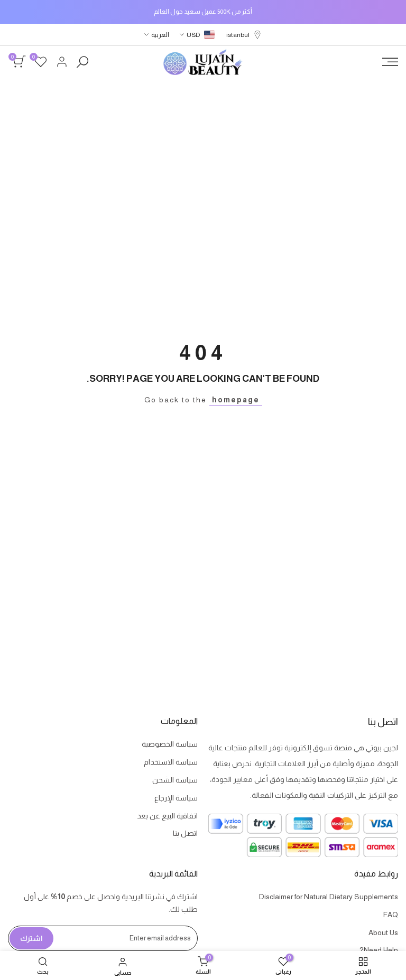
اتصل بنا (185, 833)
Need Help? (378, 950)
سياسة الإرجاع (176, 798)
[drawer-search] (82, 62)
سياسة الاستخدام (171, 762)
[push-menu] (390, 61)
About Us (383, 932)
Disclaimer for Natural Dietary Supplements (328, 896)
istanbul (238, 35)
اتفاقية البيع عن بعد (167, 816)
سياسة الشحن (175, 780)
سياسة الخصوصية (170, 744)
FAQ (390, 914)
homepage (236, 399)
